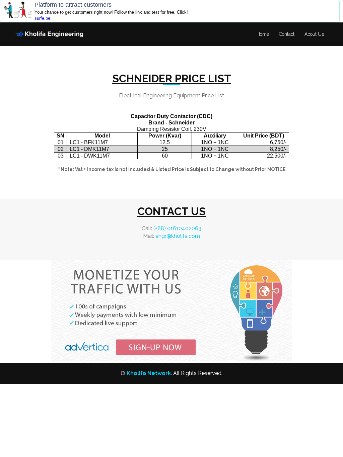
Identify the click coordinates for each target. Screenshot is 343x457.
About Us (314, 34)
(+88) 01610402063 (177, 228)
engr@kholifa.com (177, 236)
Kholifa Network (149, 373)
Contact (286, 34)
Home (263, 34)
